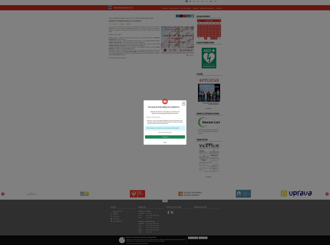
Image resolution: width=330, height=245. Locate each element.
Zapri (165, 142)
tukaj (167, 123)
